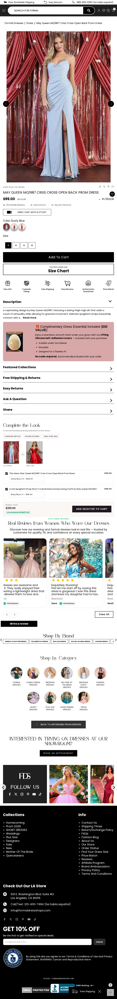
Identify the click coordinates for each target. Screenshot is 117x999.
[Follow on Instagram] (16, 919)
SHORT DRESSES (16, 830)
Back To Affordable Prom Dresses (61, 724)
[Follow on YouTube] (28, 919)
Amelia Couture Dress (16, 641)
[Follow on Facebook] (4, 919)
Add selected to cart (91, 509)
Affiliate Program (93, 863)
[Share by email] (113, 186)
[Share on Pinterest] (108, 186)
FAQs (85, 833)
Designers (13, 841)
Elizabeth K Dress (39, 641)
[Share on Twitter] (104, 186)
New (9, 848)
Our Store (88, 844)
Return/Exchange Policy (97, 830)
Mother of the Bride (19, 852)
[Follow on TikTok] (35, 919)
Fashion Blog (90, 837)
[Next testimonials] (15, 614)
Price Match (89, 855)
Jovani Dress (101, 641)
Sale (9, 844)
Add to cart (58, 257)
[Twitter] (16, 794)
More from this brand (14, 187)
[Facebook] (10, 794)
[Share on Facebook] (100, 186)
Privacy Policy (91, 870)
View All (104, 614)
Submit (99, 942)
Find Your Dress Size (95, 852)
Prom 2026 (13, 826)
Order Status (90, 848)
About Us (88, 841)
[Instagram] (22, 794)
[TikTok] (40, 794)
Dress (29, 23)
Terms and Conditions (97, 874)
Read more (11, 598)
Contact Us (89, 823)
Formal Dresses (14, 23)
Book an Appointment (58, 753)
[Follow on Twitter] (10, 919)
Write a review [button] (19, 623)
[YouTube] (34, 794)
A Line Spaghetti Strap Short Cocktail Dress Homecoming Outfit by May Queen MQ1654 (53, 489)
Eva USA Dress (59, 641)
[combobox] (45, 10)
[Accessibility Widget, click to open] (110, 985)
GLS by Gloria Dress (80, 641)
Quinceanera (15, 855)
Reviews (87, 859)
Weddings (13, 833)
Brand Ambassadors (96, 866)
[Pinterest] (28, 794)
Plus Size (12, 837)
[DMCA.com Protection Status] (36, 990)
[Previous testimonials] (7, 614)
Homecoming (15, 823)
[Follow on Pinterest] (22, 919)
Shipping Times (92, 826)
